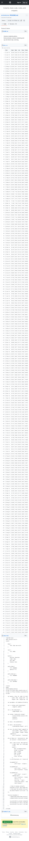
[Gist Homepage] (10, 2)
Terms (3, 832)
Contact (10, 833)
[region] (14, 38)
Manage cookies (16, 833)
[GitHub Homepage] (10, 837)
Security (12, 832)
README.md (14, 15)
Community (21, 832)
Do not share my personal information (14, 834)
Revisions (13, 24)
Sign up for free (7, 822)
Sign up (25, 2)
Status (16, 832)
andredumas (5, 15)
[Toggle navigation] (2, 2)
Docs (26, 832)
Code (5, 24)
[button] (21, 20)
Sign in (19, 2)
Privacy (7, 832)
